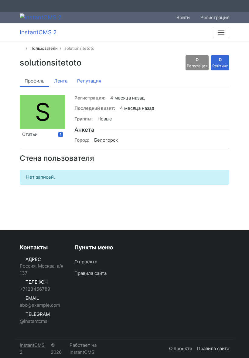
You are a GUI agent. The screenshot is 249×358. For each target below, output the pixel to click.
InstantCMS (82, 352)
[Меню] (221, 32)
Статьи (42, 134)
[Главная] (22, 48)
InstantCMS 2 (32, 348)
